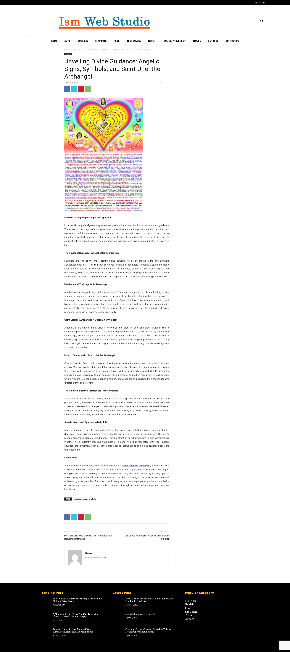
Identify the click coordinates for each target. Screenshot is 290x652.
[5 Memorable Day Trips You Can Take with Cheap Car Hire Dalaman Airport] (46, 618)
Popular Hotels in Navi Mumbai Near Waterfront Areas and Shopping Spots (73, 630)
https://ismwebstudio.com (95, 557)
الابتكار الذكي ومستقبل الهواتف (140, 614)
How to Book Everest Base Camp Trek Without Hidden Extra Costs (77, 600)
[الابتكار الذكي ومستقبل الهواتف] (118, 618)
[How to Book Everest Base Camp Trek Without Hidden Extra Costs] (46, 603)
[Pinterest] (81, 89)
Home (67, 49)
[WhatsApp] (88, 89)
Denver (89, 552)
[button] (261, 20)
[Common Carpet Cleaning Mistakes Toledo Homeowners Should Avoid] (118, 634)
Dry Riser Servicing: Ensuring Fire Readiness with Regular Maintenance (88, 537)
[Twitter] (74, 89)
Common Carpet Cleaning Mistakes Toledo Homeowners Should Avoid (148, 630)
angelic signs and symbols (85, 499)
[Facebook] (67, 89)
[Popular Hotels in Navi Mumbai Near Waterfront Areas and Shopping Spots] (46, 634)
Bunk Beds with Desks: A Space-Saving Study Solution (147, 537)
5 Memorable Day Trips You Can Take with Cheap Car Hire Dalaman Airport (75, 615)
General (76, 49)
